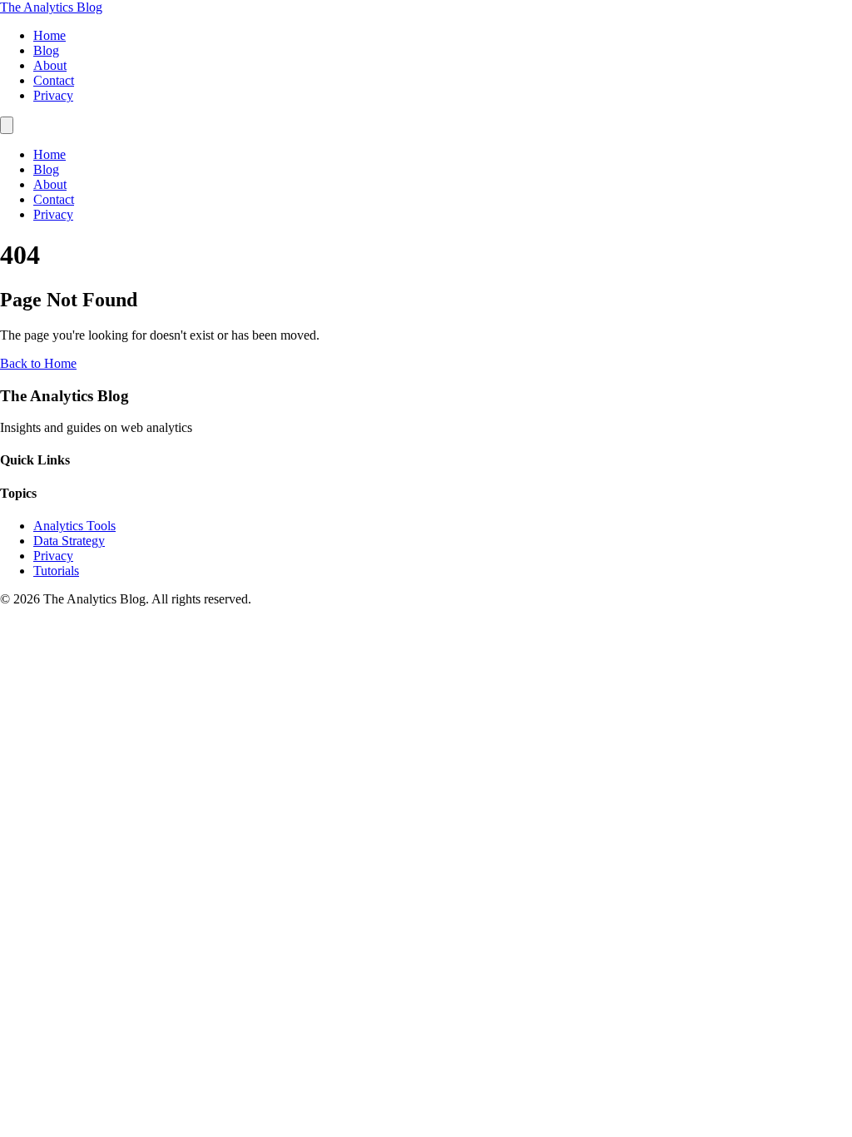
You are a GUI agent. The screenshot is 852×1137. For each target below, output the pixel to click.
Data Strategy (69, 541)
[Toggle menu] (6, 125)
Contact (53, 80)
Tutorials (56, 571)
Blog (46, 50)
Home (49, 35)
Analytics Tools (74, 526)
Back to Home (38, 363)
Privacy (53, 95)
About (50, 65)
